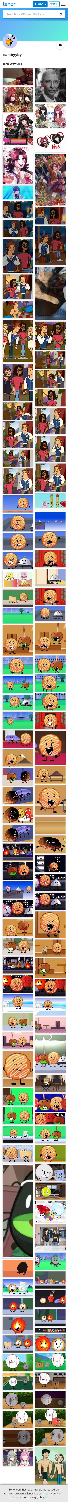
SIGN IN (54, 4)
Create (42, 4)
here (47, 1497)
